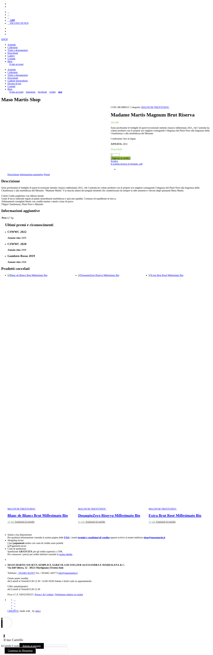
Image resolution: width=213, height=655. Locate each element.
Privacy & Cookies (44, 594)
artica (38, 611)
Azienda (11, 44)
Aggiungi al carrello (120, 158)
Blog (9, 61)
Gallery (11, 56)
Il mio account (16, 64)
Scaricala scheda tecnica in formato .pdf (127, 162)
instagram (30, 92)
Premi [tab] (47, 174)
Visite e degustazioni (17, 50)
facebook (42, 92)
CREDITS (13, 611)
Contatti (11, 58)
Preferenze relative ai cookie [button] (69, 594)
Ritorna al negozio (32, 646)
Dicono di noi (14, 83)
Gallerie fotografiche (17, 80)
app (60, 92)
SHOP (4, 39)
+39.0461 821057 (26, 573)
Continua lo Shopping (20, 650)
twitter (52, 92)
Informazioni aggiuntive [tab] (31, 174)
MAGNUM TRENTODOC (155, 107)
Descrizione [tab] (13, 174)
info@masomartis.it (67, 573)
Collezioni (12, 47)
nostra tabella (65, 554)
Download (12, 53)
